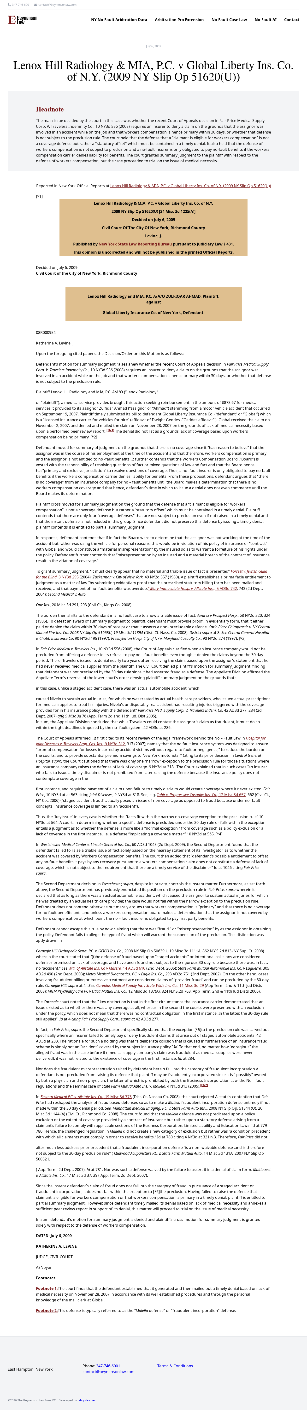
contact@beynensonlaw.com (57, 5)
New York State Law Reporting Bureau (135, 244)
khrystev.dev (87, 1400)
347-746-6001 (21, 5)
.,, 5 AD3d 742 (192, 588)
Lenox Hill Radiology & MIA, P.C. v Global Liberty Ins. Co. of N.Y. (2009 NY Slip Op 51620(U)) (190, 185)
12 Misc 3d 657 (201, 794)
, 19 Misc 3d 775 (86, 1096)
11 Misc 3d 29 (150, 985)
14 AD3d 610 (107, 968)
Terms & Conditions (175, 1366)
